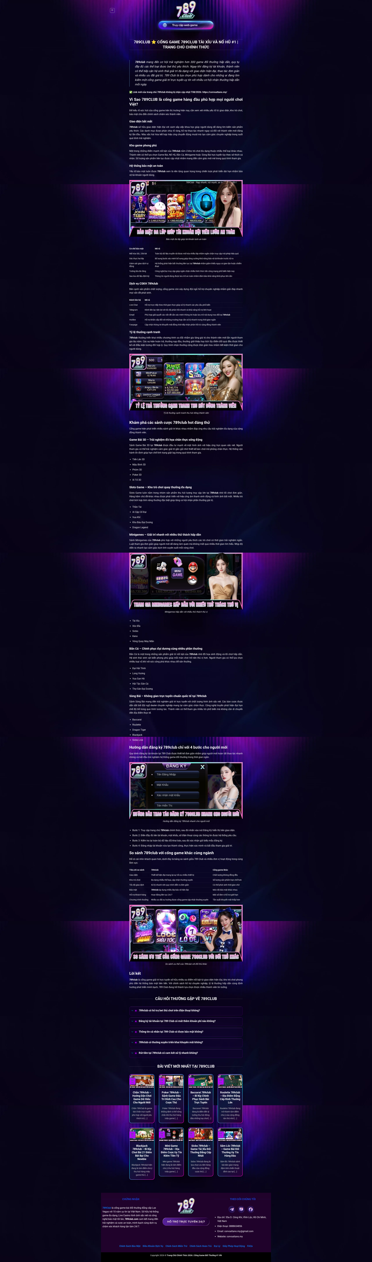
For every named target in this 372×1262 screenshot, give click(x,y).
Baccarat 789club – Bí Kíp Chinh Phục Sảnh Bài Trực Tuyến (201, 1097)
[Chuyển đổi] (132, 1011)
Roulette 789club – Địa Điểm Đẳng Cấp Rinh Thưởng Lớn (230, 1097)
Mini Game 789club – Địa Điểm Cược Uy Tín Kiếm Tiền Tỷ (171, 1150)
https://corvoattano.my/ (214, 92)
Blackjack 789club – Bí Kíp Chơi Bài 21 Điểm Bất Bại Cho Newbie (142, 1152)
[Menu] (112, 10)
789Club (106, 1207)
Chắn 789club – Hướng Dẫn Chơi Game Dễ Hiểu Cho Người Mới (141, 1097)
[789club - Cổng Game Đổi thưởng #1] (186, 10)
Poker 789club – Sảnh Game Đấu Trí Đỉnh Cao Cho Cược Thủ (171, 1097)
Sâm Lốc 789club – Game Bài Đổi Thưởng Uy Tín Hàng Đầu (230, 1150)
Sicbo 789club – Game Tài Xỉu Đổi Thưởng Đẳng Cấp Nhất (200, 1150)
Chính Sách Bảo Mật (129, 1246)
